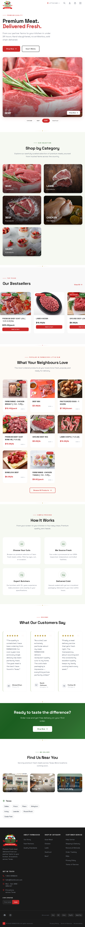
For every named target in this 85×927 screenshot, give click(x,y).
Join (15, 902)
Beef (46, 856)
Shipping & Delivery (73, 844)
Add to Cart (15, 329)
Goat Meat (49, 840)
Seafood (55, 121)
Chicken (47, 844)
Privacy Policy (71, 860)
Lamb (47, 848)
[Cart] (75, 3)
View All (77, 285)
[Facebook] (5, 915)
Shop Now (10, 49)
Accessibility (78, 923)
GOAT (46, 121)
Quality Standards (30, 848)
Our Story (27, 840)
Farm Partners (29, 844)
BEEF (38, 121)
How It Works (31, 49)
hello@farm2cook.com (14, 880)
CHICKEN (29, 121)
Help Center (70, 840)
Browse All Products (41, 490)
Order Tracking (71, 852)
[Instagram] (10, 915)
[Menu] (80, 3)
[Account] (70, 3)
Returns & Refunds (73, 848)
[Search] (64, 3)
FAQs (67, 856)
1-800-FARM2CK (11, 876)
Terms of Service (72, 864)
